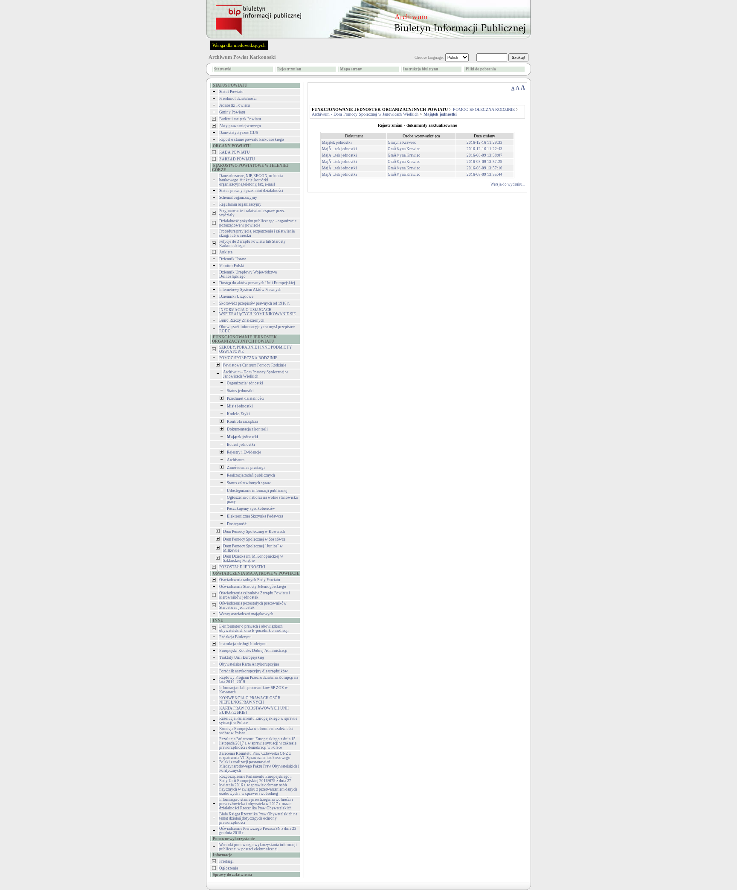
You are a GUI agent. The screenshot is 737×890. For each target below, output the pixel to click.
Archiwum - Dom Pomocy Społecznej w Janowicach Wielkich (255, 374)
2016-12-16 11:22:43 (484, 149)
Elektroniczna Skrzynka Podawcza (255, 516)
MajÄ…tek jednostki (339, 149)
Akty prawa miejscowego (240, 126)
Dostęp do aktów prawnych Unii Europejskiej (257, 283)
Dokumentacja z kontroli (247, 429)
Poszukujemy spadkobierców (251, 508)
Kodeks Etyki (238, 414)
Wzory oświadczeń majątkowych (246, 614)
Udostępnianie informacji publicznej (257, 491)
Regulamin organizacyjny (240, 204)
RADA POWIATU (234, 152)
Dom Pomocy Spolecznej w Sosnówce (254, 539)
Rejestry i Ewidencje (244, 452)
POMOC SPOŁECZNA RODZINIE (248, 358)
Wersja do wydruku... (507, 184)
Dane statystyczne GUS (238, 133)
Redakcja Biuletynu (235, 637)
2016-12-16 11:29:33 (484, 142)
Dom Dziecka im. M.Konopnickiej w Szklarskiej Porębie (253, 558)
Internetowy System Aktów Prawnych (250, 290)
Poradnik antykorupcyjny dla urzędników (253, 671)
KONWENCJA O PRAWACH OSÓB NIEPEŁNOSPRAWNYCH (249, 700)
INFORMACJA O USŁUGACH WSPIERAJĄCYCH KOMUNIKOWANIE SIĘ (257, 312)
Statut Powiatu (231, 92)
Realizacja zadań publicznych (251, 475)
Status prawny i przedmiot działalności (251, 191)
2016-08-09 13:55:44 (484, 174)
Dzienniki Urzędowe (236, 296)
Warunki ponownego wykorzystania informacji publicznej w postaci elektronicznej (258, 847)
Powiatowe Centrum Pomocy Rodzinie (254, 365)
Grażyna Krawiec (402, 142)
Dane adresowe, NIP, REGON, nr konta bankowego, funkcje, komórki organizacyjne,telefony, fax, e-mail (251, 180)
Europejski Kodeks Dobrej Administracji (253, 651)
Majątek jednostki (337, 142)
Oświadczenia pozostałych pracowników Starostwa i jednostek (253, 605)
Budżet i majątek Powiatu (240, 119)
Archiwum (235, 460)
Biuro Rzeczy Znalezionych (241, 320)
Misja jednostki (240, 406)
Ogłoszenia (228, 868)
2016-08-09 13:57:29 (484, 162)
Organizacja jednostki (245, 383)
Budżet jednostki (241, 444)
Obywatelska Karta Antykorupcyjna (249, 664)
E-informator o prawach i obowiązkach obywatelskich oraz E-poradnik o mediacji (254, 628)
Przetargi (226, 861)
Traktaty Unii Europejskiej (241, 657)
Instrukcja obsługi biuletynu (243, 644)
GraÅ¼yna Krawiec (404, 149)
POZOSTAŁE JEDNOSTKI (242, 567)
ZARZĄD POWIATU (237, 159)
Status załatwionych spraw (249, 483)
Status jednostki (240, 391)
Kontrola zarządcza (242, 421)
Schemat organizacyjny (238, 197)
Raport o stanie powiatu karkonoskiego (251, 139)
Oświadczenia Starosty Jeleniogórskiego (252, 587)
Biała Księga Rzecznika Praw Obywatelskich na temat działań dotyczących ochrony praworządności (258, 818)
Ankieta (225, 252)
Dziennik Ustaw (232, 259)
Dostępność (237, 524)
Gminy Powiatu (232, 112)
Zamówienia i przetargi (246, 467)
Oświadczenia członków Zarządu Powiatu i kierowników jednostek (254, 595)
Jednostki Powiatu (234, 105)
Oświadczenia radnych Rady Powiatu (249, 580)
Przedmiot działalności (238, 98)
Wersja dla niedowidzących (239, 45)
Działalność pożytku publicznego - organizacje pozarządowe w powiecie (257, 223)
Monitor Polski (231, 266)
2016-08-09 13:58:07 (484, 155)
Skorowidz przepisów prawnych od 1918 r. (254, 303)
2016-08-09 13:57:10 (484, 168)
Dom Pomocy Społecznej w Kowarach (254, 531)
